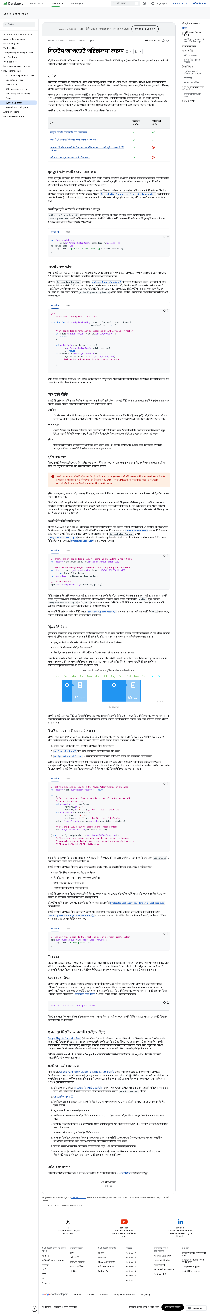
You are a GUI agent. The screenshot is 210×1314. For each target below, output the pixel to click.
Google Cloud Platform (124, 1294)
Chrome (90, 1294)
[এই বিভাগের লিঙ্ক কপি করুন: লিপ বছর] (62, 957)
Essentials (35, 3)
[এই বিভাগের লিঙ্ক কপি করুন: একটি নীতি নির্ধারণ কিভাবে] (82, 521)
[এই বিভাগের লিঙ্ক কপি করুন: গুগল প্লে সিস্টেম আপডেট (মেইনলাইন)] (108, 1032)
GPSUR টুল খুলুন (61, 1096)
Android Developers (56, 40)
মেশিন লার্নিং (74, 1257)
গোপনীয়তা (74, 1271)
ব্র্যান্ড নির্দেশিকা (70, 1307)
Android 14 (131, 1266)
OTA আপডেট (123, 1173)
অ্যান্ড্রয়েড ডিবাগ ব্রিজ (85, 994)
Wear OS (102, 1257)
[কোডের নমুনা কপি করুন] (168, 237)
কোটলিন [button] (55, 232)
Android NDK (160, 1274)
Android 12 (131, 1275)
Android (45, 1256)
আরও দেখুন (76, 3)
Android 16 (131, 1257)
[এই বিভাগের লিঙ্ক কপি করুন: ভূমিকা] (60, 76)
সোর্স (44, 1269)
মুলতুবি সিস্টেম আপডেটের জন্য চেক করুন (68, 132)
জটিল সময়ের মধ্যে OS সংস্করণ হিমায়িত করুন (70, 157)
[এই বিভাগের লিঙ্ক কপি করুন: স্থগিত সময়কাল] (69, 457)
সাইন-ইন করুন (200, 3)
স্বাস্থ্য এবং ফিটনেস (77, 1262)
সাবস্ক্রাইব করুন (173, 1307)
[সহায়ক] (163, 41)
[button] (18, 57)
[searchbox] (19, 24)
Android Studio (180, 3)
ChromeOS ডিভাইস (106, 1262)
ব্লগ (43, 1278)
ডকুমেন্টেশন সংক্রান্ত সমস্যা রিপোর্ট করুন (193, 1260)
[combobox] (125, 3)
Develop (55, 3)
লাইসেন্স (57, 1307)
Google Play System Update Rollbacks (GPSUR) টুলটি (86, 1072)
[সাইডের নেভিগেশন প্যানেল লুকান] (34, 1309)
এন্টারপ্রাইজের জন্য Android (53, 1260)
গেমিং (72, 1253)
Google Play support (191, 1266)
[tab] (55, 231)
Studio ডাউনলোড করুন (164, 1269)
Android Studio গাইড (163, 1256)
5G (71, 1275)
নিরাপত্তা (45, 1265)
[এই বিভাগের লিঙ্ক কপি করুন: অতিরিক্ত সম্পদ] (73, 1167)
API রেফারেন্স (159, 1265)
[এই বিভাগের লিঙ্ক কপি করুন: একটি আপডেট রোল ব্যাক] (82, 1066)
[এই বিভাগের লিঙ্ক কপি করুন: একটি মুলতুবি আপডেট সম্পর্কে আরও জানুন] (103, 209)
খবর (44, 1274)
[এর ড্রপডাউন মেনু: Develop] (63, 3)
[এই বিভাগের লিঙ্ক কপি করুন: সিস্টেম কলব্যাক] (74, 267)
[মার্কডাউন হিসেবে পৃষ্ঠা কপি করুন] (136, 51)
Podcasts (46, 1283)
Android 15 (131, 1262)
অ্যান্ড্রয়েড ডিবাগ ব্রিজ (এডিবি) (88, 1088)
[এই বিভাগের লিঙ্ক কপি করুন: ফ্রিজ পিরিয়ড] (70, 627)
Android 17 (131, 1253)
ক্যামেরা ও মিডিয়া (77, 1266)
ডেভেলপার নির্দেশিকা (162, 1260)
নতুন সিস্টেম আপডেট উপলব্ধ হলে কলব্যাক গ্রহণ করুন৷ (74, 139)
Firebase (104, 1294)
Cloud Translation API (102, 28)
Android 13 (131, 1271)
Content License (78, 1197)
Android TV (103, 1271)
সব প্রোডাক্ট (145, 1294)
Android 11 (131, 1280)
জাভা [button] (68, 232)
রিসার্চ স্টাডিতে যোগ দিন (191, 1271)
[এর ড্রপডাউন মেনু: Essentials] (44, 3)
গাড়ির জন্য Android (106, 1266)
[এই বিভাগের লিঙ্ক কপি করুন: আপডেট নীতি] (70, 395)
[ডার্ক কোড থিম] (164, 237)
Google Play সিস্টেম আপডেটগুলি (64, 1038)
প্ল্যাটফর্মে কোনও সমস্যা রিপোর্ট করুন (194, 1254)
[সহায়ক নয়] (167, 41)
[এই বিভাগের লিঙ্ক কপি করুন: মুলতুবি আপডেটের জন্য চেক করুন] (101, 172)
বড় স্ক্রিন (101, 1253)
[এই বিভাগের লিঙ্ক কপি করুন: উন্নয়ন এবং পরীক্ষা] (72, 978)
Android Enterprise (15, 14)
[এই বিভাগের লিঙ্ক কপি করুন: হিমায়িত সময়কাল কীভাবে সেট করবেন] (97, 731)
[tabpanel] (109, 245)
